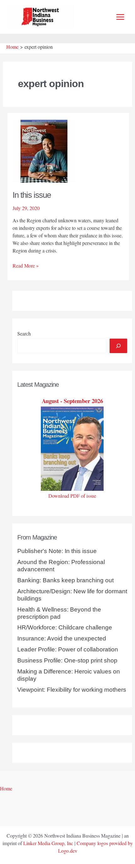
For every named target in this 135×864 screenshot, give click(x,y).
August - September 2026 (72, 400)
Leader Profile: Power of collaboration (67, 649)
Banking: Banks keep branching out (65, 580)
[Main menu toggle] (120, 16)
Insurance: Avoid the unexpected (61, 638)
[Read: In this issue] (44, 150)
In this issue (32, 195)
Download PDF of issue (72, 495)
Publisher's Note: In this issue (57, 551)
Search (24, 333)
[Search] (118, 346)
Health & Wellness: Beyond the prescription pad (59, 613)
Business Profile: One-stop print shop (67, 660)
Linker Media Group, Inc (48, 843)
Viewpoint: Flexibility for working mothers (71, 689)
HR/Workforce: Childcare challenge (64, 627)
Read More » (26, 265)
